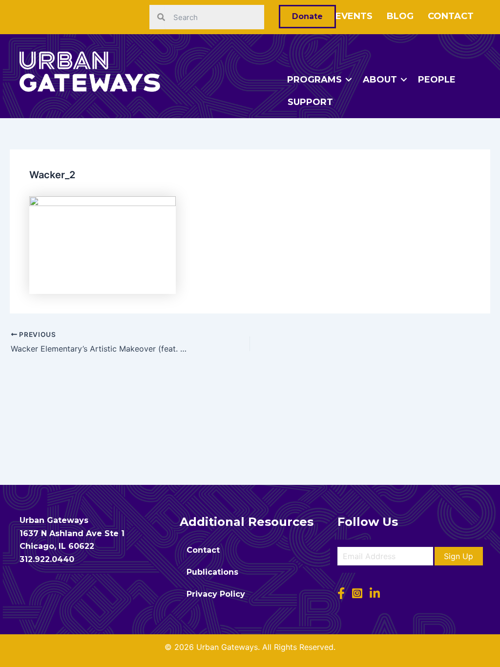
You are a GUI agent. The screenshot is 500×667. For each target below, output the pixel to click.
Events (354, 16)
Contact (451, 16)
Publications (212, 572)
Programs (314, 79)
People (437, 79)
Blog (400, 16)
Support (310, 102)
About (380, 79)
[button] (459, 556)
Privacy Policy (216, 594)
